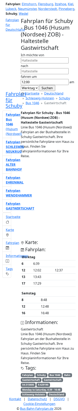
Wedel (23, 13)
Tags (9, 269)
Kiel (70, 4)
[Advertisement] (39, 201)
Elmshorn (29, 4)
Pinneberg (66, 9)
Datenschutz (37, 399)
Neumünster (27, 9)
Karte (10, 230)
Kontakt (15, 399)
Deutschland (53, 93)
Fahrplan (12, 243)
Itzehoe (60, 4)
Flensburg (45, 4)
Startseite (32, 93)
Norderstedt (47, 9)
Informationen (17, 256)
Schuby (64, 98)
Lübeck (11, 9)
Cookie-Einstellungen (39, 404)
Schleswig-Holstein (40, 98)
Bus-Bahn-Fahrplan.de (36, 408)
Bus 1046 (32, 103)
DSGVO (59, 399)
